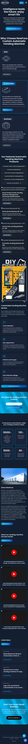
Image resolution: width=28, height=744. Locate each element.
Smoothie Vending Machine (14, 169)
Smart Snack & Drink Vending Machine (14, 173)
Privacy (12, 738)
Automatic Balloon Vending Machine (14, 176)
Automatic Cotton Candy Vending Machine (14, 166)
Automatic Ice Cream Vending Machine (14, 179)
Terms (16, 738)
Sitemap (22, 737)
